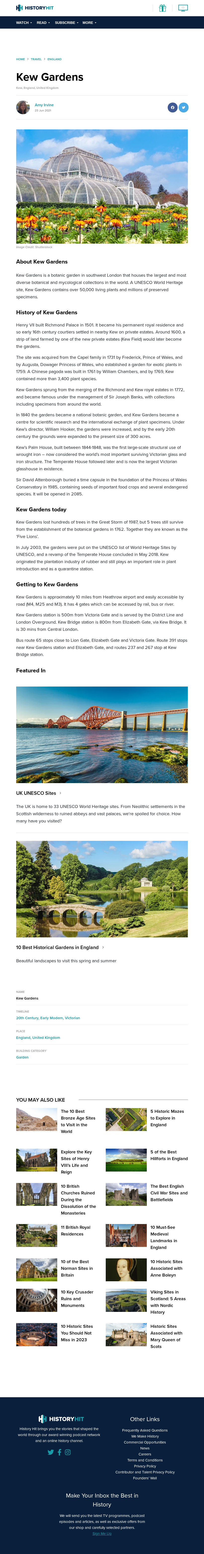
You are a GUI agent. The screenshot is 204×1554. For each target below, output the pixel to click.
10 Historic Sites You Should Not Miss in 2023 (77, 1333)
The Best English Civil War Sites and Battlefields (169, 1193)
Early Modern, (52, 1018)
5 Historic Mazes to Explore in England (167, 1118)
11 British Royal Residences (75, 1230)
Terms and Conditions (145, 1460)
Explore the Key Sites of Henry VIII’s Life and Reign (76, 1162)
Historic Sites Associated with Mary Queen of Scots (166, 1336)
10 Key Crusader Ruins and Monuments (77, 1299)
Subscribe (65, 23)
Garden (22, 1057)
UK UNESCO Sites (36, 793)
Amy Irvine (44, 105)
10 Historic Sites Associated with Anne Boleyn (167, 1268)
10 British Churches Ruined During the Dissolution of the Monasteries (78, 1199)
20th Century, (28, 1018)
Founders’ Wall (145, 1478)
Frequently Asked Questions (145, 1430)
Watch (22, 23)
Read (42, 23)
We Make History (145, 1436)
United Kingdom (46, 1037)
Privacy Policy (145, 1466)
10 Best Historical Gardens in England (57, 947)
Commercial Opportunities (145, 1442)
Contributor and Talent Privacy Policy (145, 1472)
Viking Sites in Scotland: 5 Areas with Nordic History (168, 1302)
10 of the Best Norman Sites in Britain (77, 1268)
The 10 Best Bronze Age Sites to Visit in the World (78, 1121)
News (145, 1448)
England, (24, 1037)
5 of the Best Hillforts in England (169, 1155)
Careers (145, 1454)
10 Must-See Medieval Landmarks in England (164, 1237)
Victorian (72, 1018)
